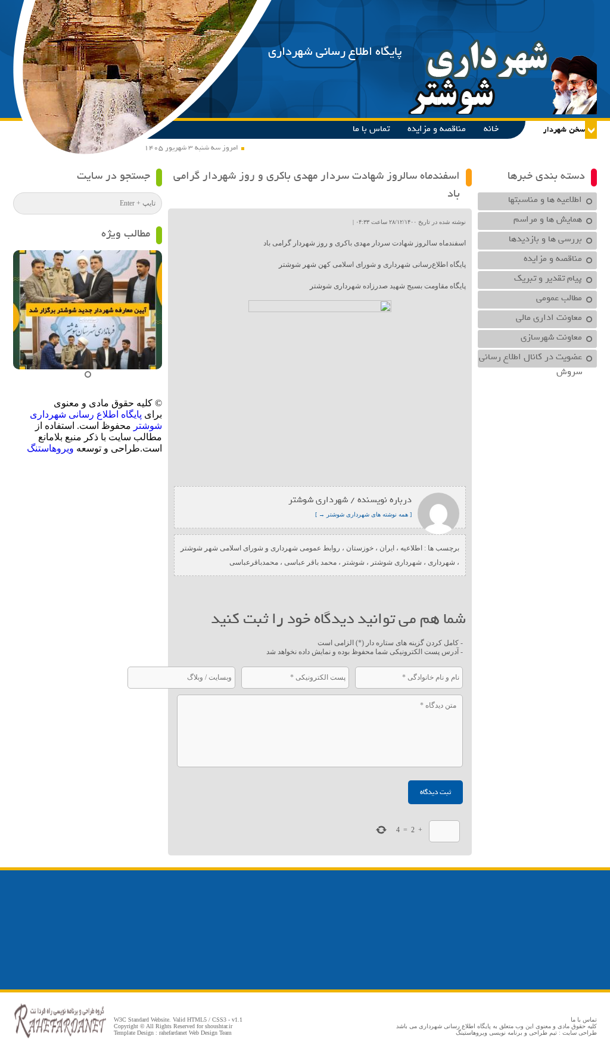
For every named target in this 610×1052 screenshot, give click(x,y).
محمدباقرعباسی (253, 562)
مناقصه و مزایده (436, 129)
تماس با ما (371, 129)
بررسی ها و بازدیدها (545, 239)
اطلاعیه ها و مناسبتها (545, 199)
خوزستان (360, 548)
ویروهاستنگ (50, 448)
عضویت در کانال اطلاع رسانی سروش (530, 359)
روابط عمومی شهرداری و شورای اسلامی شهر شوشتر (260, 548)
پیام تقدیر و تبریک (548, 278)
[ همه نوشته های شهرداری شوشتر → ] (363, 514)
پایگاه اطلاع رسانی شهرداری (335, 51)
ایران (386, 548)
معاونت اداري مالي (549, 317)
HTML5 (197, 1019)
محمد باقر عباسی (310, 562)
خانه (491, 129)
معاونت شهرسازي (551, 337)
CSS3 (219, 1019)
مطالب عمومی (559, 298)
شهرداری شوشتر (396, 562)
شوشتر (354, 562)
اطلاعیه (411, 548)
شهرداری (441, 562)
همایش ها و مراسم (547, 219)
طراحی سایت (579, 1032)
